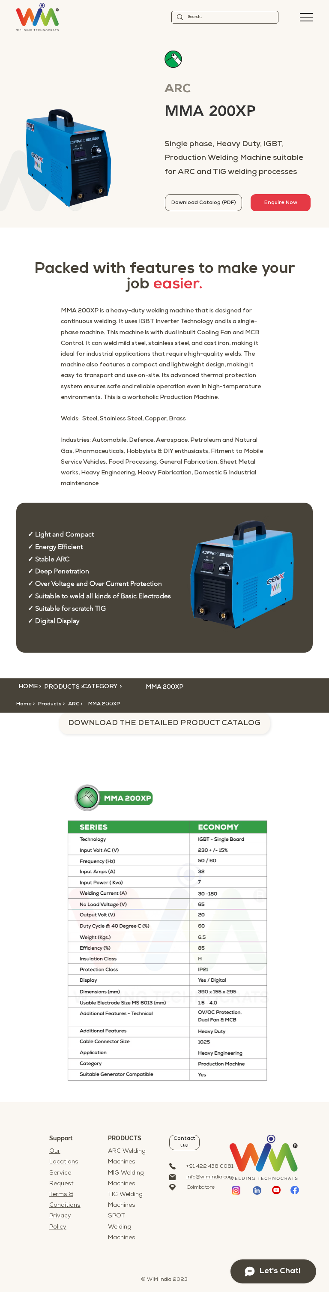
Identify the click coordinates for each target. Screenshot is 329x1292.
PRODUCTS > (63, 687)
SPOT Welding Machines (121, 1227)
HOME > (29, 686)
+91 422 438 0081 (209, 1166)
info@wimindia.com (209, 1177)
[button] (82, 704)
